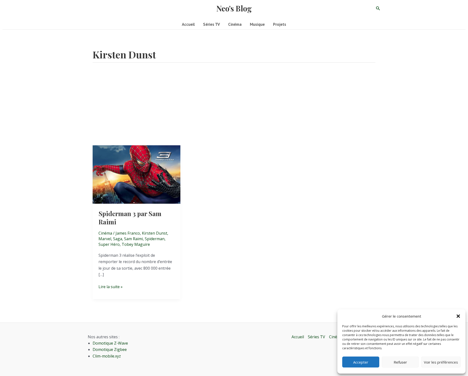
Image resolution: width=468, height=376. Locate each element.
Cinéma (105, 233)
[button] (458, 316)
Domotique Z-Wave (110, 343)
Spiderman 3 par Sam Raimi (129, 217)
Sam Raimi (133, 238)
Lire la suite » (110, 287)
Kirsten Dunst (154, 233)
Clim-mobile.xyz (107, 356)
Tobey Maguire (136, 244)
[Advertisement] (234, 109)
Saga (117, 238)
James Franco (128, 233)
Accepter (360, 362)
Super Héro (109, 244)
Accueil (298, 336)
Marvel (104, 238)
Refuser (400, 362)
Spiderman (155, 238)
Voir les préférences (441, 362)
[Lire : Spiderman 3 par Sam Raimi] (136, 174)
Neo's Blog (234, 8)
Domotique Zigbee (110, 349)
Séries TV (316, 336)
